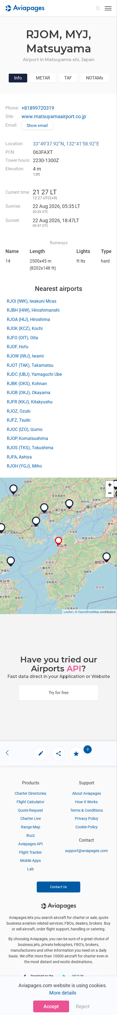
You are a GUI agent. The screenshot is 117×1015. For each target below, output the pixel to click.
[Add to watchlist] (76, 753)
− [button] (110, 493)
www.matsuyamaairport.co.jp (53, 116)
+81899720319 (37, 108)
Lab (30, 869)
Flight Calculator (30, 802)
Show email (37, 125)
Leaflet (68, 611)
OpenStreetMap (88, 611)
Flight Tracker (30, 852)
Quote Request (30, 810)
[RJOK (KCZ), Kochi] (106, 557)
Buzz (30, 835)
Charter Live (30, 818)
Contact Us (58, 887)
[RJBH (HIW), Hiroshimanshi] (44, 508)
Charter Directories (30, 793)
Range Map (30, 827)
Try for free (59, 692)
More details (62, 993)
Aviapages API (30, 844)
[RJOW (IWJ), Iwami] (13, 489)
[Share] (58, 753)
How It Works (86, 802)
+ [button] (110, 484)
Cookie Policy (86, 827)
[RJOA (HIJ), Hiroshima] (69, 504)
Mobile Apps (30, 860)
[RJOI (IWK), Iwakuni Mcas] (36, 522)
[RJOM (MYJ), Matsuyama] (58, 541)
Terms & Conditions (86, 810)
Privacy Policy (86, 818)
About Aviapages (86, 793)
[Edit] (41, 753)
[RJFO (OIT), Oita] (11, 561)
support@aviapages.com (86, 851)
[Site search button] (97, 8)
